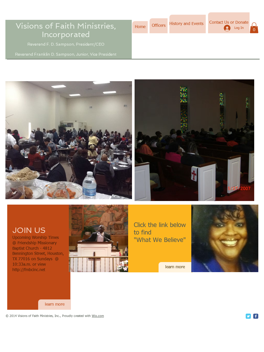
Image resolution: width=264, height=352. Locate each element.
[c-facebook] (255, 316)
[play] (243, 196)
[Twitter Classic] (248, 316)
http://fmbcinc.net (28, 270)
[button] (254, 27)
